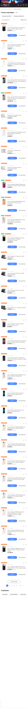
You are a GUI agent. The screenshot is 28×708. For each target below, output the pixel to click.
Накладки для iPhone (6, 16)
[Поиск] (18, 5)
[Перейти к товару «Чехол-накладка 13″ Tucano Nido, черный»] (4, 307)
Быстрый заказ (22, 35)
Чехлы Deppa (23, 594)
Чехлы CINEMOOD (14, 594)
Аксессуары (7, 9)
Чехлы (12, 9)
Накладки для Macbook (19, 16)
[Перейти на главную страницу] (6, 5)
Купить (12, 35)
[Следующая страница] (23, 586)
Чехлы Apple (4, 594)
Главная (2, 9)
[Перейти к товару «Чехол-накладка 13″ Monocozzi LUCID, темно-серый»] (4, 257)
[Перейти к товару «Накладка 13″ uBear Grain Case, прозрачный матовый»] (4, 116)
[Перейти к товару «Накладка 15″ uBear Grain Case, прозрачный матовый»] (4, 168)
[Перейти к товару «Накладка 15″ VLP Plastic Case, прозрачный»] (4, 151)
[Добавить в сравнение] (23, 24)
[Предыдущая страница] (5, 586)
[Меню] (2, 5)
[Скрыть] (26, 1)
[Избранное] (23, 5)
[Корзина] (26, 5)
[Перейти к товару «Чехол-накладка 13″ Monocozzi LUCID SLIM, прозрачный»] (4, 274)
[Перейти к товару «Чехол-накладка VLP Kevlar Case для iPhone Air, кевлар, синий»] (4, 324)
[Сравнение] (21, 5)
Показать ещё (14, 581)
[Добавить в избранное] (26, 24)
